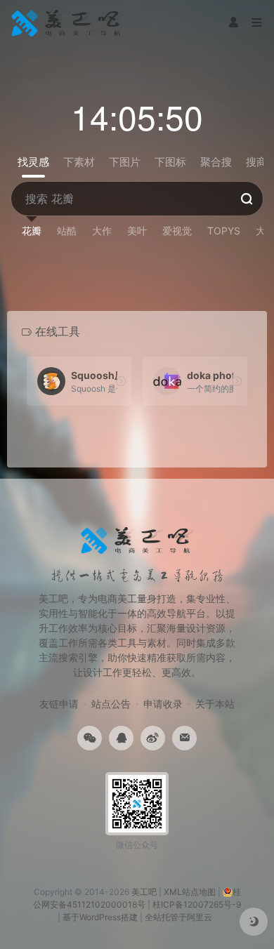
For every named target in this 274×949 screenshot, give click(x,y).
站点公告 (111, 704)
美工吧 (144, 892)
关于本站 (215, 704)
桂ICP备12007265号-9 (196, 904)
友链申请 (59, 704)
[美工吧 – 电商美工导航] (67, 23)
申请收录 (163, 704)
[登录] (233, 23)
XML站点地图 (190, 892)
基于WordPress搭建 (100, 917)
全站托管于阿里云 (178, 917)
